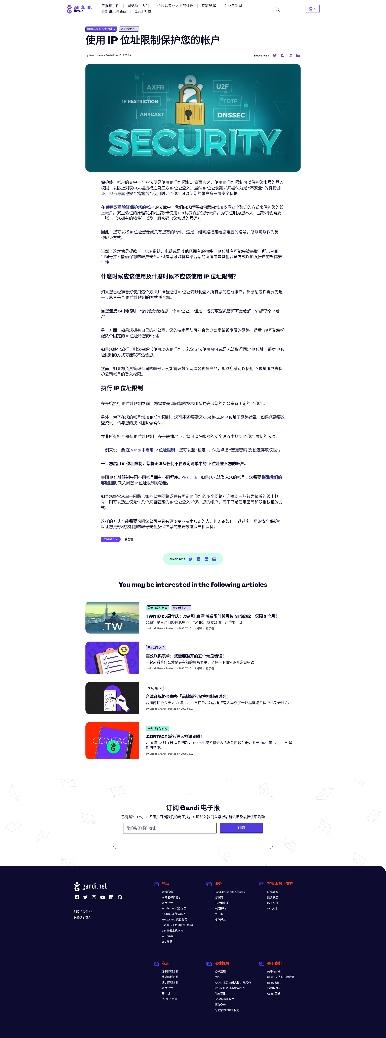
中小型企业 (222, 903)
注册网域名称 (170, 971)
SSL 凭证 (167, 941)
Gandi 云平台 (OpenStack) (177, 925)
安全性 (129, 539)
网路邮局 (220, 908)
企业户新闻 (155, 688)
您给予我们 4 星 (83, 911)
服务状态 (272, 897)
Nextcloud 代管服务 (174, 914)
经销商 (219, 897)
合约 (217, 977)
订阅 (241, 827)
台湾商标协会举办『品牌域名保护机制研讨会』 (188, 697)
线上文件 (272, 903)
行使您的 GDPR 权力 (227, 1010)
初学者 (210, 628)
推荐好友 (220, 919)
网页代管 (167, 903)
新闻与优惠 (274, 988)
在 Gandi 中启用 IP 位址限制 (150, 449)
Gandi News (96, 55)
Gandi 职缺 (273, 993)
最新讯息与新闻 (157, 608)
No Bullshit (273, 982)
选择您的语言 (82, 917)
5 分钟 (198, 668)
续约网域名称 (170, 982)
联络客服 (272, 892)
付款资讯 (220, 993)
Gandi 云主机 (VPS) (173, 930)
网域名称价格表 (171, 897)
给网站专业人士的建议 (101, 29)
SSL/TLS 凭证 (170, 999)
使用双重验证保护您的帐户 (130, 207)
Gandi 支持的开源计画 (281, 977)
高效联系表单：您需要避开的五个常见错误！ (186, 657)
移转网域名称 (170, 977)
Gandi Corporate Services (230, 892)
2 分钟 (198, 628)
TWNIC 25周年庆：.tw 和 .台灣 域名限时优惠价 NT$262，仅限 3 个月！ (212, 617)
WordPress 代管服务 (174, 908)
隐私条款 (220, 1004)
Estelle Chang (157, 708)
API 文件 (272, 908)
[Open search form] (277, 9)
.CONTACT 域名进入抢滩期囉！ (175, 737)
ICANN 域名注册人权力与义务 (233, 982)
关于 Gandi (273, 971)
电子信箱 (167, 936)
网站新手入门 (129, 29)
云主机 (166, 993)
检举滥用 (220, 971)
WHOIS (219, 914)
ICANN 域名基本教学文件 (230, 988)
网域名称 (167, 892)
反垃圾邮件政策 (224, 999)
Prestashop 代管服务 (174, 919)
